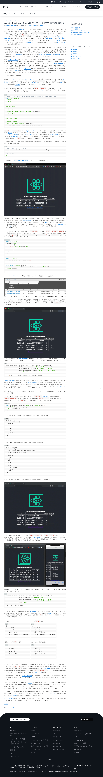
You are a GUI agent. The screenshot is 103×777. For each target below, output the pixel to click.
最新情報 (12, 750)
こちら (48, 693)
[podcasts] (90, 766)
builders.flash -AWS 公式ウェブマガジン (81, 32)
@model (10, 132)
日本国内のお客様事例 (76, 34)
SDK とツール (57, 734)
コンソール (18, 276)
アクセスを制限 (54, 134)
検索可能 (16, 134)
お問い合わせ (78, 730)
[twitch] (85, 766)
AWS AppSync (44, 35)
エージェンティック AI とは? (18, 739)
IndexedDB (60, 224)
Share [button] (41, 25)
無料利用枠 (14, 695)
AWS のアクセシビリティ (81, 749)
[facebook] (77, 766)
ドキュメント (38, 672)
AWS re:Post (77, 737)
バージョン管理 (28, 134)
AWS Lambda (47, 668)
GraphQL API (11, 33)
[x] (75, 766)
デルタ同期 (57, 54)
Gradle (41, 82)
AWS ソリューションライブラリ (40, 740)
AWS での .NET (57, 737)
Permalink (34, 25)
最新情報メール (77, 56)
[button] (100, 2)
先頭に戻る (50, 759)
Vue (9, 38)
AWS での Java (57, 743)
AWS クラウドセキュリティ (18, 747)
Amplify (6, 36)
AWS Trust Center (36, 737)
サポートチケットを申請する (82, 734)
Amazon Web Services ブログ (12, 20)
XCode (62, 82)
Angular (63, 36)
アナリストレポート (37, 749)
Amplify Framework (19, 29)
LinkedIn (75, 53)
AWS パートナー (36, 752)
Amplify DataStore (13, 59)
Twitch (75, 55)
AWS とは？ (13, 730)
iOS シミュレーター (39, 537)
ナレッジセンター (79, 740)
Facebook (74, 51)
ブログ (12, 753)
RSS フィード (76, 58)
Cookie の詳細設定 (32, 771)
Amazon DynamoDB (9, 276)
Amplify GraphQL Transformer (31, 131)
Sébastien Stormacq (11, 25)
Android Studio (34, 82)
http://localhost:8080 (21, 160)
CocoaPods (17, 84)
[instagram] (82, 766)
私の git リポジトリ (27, 675)
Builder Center (57, 730)
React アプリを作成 (29, 79)
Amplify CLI (11, 79)
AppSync (17, 70)
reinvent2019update (13, 707)
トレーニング (35, 734)
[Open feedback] (101, 388)
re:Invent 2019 (28, 42)
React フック (46, 396)
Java (8, 40)
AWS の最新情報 (75, 29)
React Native (48, 38)
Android (63, 38)
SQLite (11, 226)
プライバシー (13, 771)
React (5, 38)
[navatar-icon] (98, 2)
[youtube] (88, 766)
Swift (59, 38)
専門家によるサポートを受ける (83, 746)
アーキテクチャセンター (38, 743)
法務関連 (77, 752)
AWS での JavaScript (58, 749)
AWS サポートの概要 (80, 743)
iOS (54, 38)
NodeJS (6, 82)
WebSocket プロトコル (60, 386)
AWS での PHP (57, 746)
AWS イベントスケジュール (78, 30)
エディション (32, 13)
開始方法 (33, 730)
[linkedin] (80, 766)
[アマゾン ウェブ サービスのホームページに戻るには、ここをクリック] (5, 7)
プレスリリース (14, 756)
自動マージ (51, 613)
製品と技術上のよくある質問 (39, 746)
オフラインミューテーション (46, 54)
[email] (75, 769)
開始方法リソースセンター (78, 27)
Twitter (75, 49)
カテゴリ (22, 13)
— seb (6, 703)
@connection (14, 136)
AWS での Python (58, 740)
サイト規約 (22, 771)
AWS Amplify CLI (40, 90)
